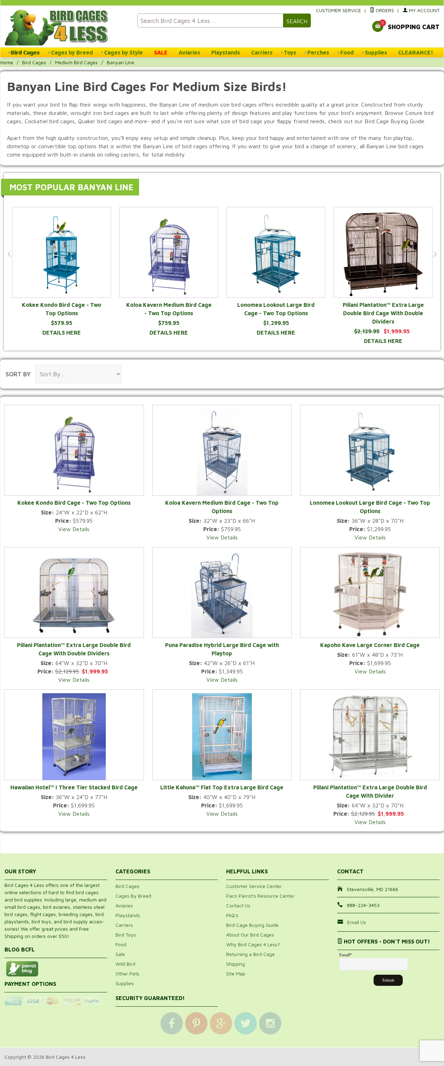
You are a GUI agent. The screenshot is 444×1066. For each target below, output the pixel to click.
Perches (318, 52)
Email (345, 954)
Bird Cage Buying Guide (252, 925)
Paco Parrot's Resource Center (260, 896)
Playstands (225, 52)
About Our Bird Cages (250, 935)
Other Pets (127, 973)
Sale (120, 954)
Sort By (18, 374)
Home (6, 62)
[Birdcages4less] (66, 27)
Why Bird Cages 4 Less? (253, 944)
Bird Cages (25, 52)
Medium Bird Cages (76, 62)
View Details (73, 529)
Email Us (356, 922)
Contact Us (238, 905)
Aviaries (189, 52)
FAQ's (232, 915)
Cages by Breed (72, 52)
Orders (384, 10)
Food (347, 52)
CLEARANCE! (415, 52)
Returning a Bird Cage (250, 954)
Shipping (235, 964)
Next (434, 254)
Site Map (235, 973)
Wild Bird (125, 964)
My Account (423, 10)
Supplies (376, 52)
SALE (161, 52)
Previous (9, 254)
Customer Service (338, 10)
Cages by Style (123, 52)
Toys (290, 52)
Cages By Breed (133, 896)
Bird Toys (126, 935)
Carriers (262, 52)
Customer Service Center (254, 886)
